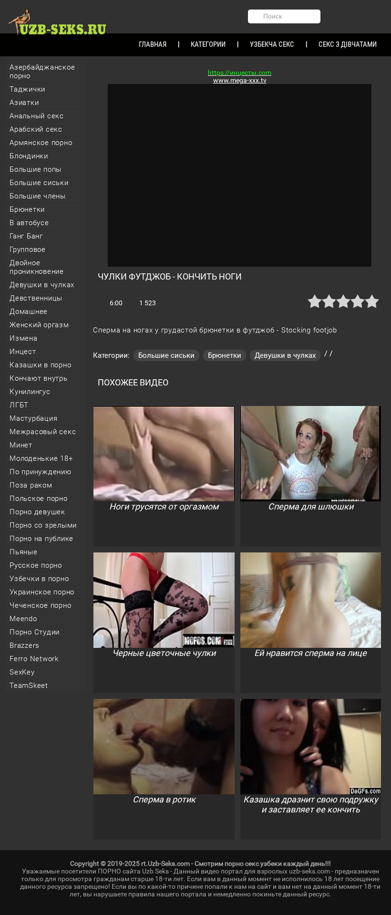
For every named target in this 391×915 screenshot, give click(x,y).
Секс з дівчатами (348, 44)
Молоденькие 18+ (41, 458)
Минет (21, 445)
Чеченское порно (40, 605)
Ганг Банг (26, 236)
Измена (24, 338)
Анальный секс (37, 116)
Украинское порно (42, 592)
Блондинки (29, 156)
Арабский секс (36, 129)
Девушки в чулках (42, 285)
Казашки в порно (40, 365)
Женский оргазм (39, 325)
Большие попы (36, 169)
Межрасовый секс (43, 431)
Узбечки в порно (39, 578)
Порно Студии (35, 632)
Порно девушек (37, 512)
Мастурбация (33, 418)
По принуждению (41, 472)
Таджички (27, 89)
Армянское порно (41, 142)
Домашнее (29, 311)
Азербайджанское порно (42, 71)
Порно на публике (41, 538)
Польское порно (39, 498)
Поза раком (31, 485)
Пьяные (24, 552)
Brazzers (25, 645)
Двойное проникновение (37, 267)
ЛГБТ (19, 405)
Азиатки (24, 102)
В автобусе (29, 222)
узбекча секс (272, 44)
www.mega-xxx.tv (240, 80)
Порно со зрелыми (43, 525)
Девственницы (36, 298)
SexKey (22, 672)
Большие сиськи (39, 182)
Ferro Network (34, 659)
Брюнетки (27, 209)
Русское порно (36, 565)
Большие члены (38, 196)
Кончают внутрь (39, 378)
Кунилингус (30, 391)
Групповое (28, 249)
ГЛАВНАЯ (152, 44)
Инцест (23, 351)
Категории (208, 44)
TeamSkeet (29, 685)
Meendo (23, 618)
